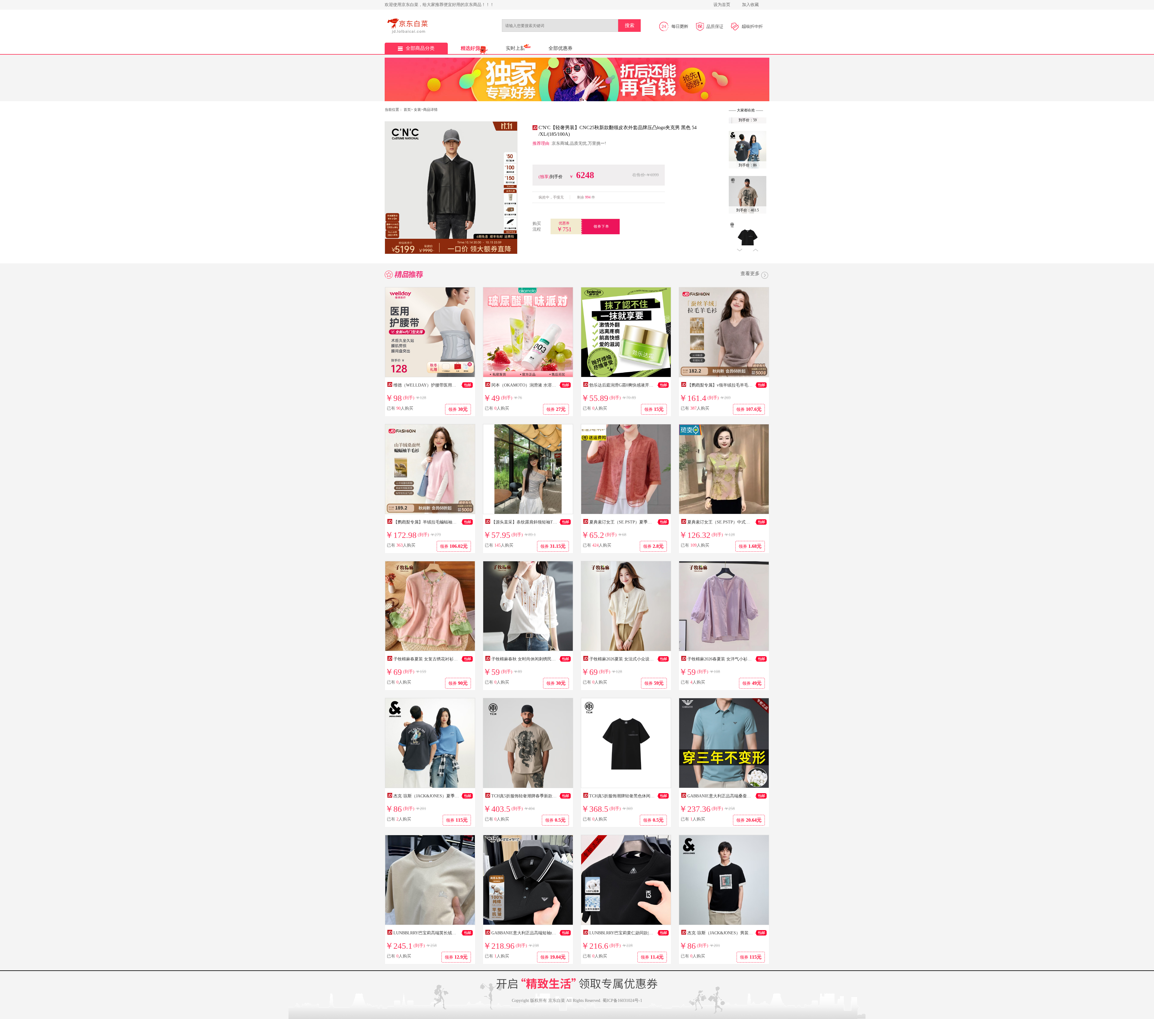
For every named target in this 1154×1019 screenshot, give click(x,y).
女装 (417, 110)
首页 (407, 110)
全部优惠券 (560, 48)
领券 (458, 409)
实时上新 (515, 48)
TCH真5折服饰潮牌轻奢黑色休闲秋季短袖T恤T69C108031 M (645, 796)
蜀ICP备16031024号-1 (622, 1000)
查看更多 (750, 274)
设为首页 (721, 4)
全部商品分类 (420, 48)
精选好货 (470, 48)
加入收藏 (750, 4)
